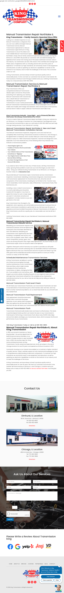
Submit (10, 519)
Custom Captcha (12, 503)
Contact (52, 564)
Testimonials (39, 564)
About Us (17, 564)
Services (23, 564)
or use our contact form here (38, 368)
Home (10, 564)
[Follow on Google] (32, 4)
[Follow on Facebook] (30, 4)
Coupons (30, 564)
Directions (32, 426)
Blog (46, 564)
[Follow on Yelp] (35, 4)
